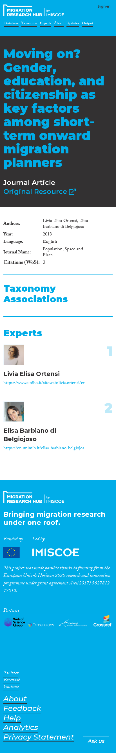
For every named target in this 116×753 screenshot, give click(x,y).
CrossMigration (34, 10)
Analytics (20, 727)
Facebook (11, 681)
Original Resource (36, 191)
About (59, 24)
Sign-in (103, 6)
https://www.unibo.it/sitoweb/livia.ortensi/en (44, 383)
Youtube (11, 687)
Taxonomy (29, 24)
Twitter (10, 674)
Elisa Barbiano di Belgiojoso (29, 434)
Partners (46, 552)
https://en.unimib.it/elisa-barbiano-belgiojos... (45, 448)
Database (11, 24)
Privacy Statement (38, 737)
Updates (72, 24)
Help (12, 718)
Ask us (96, 741)
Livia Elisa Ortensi (31, 373)
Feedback (22, 708)
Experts (45, 24)
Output (87, 24)
